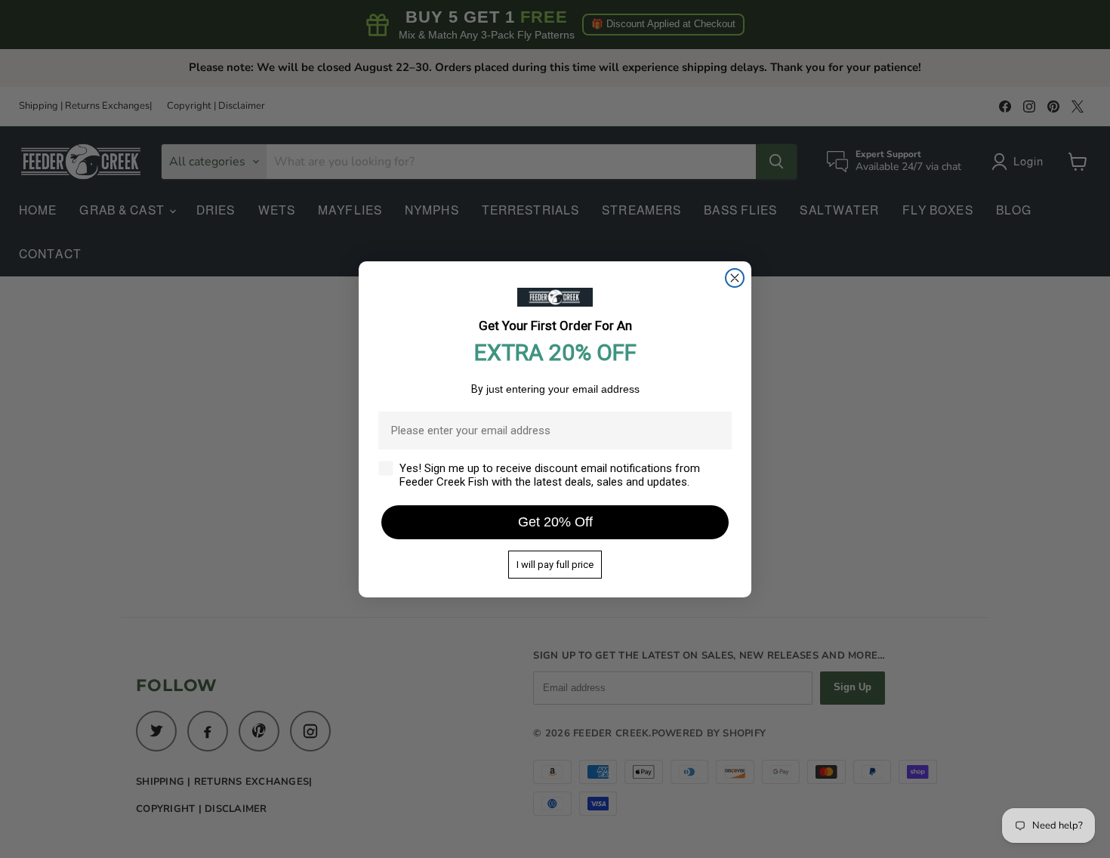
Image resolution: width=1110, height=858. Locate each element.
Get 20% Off (555, 521)
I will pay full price (555, 564)
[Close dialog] (735, 278)
